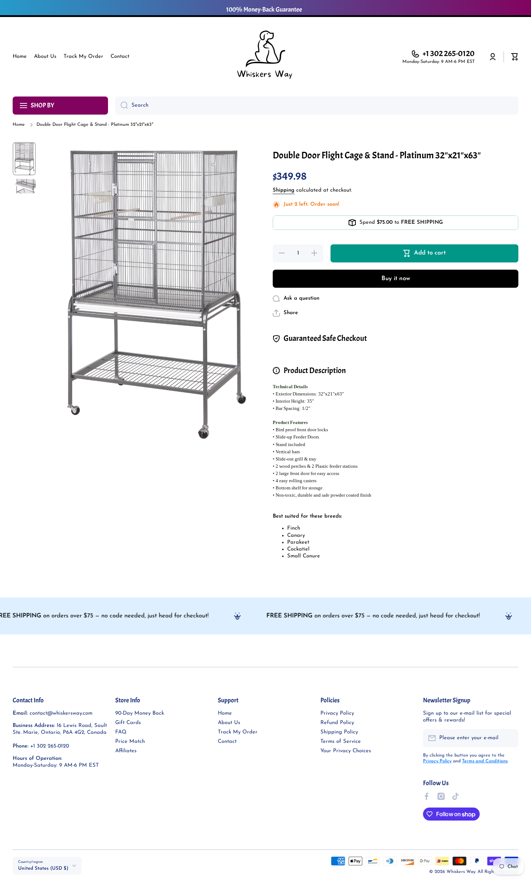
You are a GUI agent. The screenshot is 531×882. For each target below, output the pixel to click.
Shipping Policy (339, 732)
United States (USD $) (43, 868)
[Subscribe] (509, 738)
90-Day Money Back (139, 713)
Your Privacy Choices (345, 751)
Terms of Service (340, 741)
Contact (227, 741)
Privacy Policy (337, 713)
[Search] (121, 106)
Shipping (283, 190)
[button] (514, 56)
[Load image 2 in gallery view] (24, 186)
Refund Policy (337, 722)
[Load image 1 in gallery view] (24, 158)
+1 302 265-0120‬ (449, 53)
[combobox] (316, 106)
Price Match (130, 741)
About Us (229, 722)
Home (19, 125)
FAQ (120, 732)
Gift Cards (128, 722)
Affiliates (126, 751)
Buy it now (395, 278)
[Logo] (265, 56)
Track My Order (238, 732)
